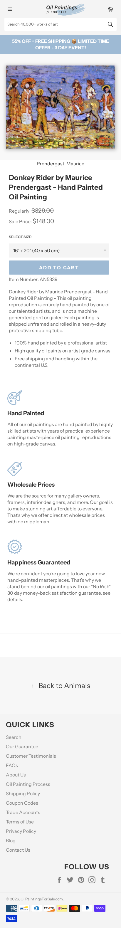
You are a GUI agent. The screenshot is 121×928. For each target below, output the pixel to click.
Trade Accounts (23, 812)
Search (13, 737)
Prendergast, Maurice (60, 164)
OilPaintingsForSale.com (42, 899)
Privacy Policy (21, 831)
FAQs (12, 765)
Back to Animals (63, 685)
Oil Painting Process (28, 784)
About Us (16, 775)
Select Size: (20, 237)
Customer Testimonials (31, 756)
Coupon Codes (22, 803)
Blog (11, 840)
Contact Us (18, 850)
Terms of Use (20, 822)
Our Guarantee (22, 746)
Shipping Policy (23, 793)
